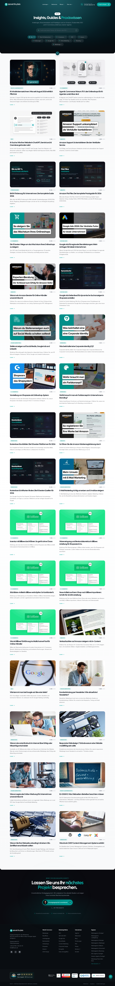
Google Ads (51, 40)
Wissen (61, 4)
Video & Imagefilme (63, 951)
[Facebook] (11, 952)
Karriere (77, 949)
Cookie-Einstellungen (100, 983)
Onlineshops (45, 943)
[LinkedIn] (19, 952)
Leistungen (45, 4)
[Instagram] (15, 952)
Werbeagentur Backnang (97, 951)
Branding (79, 40)
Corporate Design (63, 946)
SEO (73, 37)
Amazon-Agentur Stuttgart (98, 956)
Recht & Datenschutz (46, 37)
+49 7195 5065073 (58, 908)
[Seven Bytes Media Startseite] (12, 4)
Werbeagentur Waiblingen (98, 943)
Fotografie (61, 949)
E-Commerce (62, 37)
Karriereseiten (45, 941)
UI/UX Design (45, 951)
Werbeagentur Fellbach (97, 945)
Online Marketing (66, 40)
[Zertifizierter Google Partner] (59, 976)
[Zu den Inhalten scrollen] (57, 53)
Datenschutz (85, 983)
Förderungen (38, 40)
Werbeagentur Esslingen (97, 940)
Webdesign (58, 44)
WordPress (45, 935)
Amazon (83, 37)
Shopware (45, 946)
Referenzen (54, 4)
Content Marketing (63, 943)
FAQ (76, 943)
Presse (76, 946)
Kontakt (77, 951)
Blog (76, 938)
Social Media (62, 941)
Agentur (77, 933)
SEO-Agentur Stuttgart (97, 953)
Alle (33, 37)
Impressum (92, 983)
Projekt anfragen (102, 4)
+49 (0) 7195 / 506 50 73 (16, 945)
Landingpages (46, 938)
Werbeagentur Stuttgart (97, 933)
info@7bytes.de (14, 947)
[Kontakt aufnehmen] (110, 976)
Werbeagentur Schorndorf (98, 948)
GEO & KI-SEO (62, 935)
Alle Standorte (95, 963)
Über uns (69, 4)
